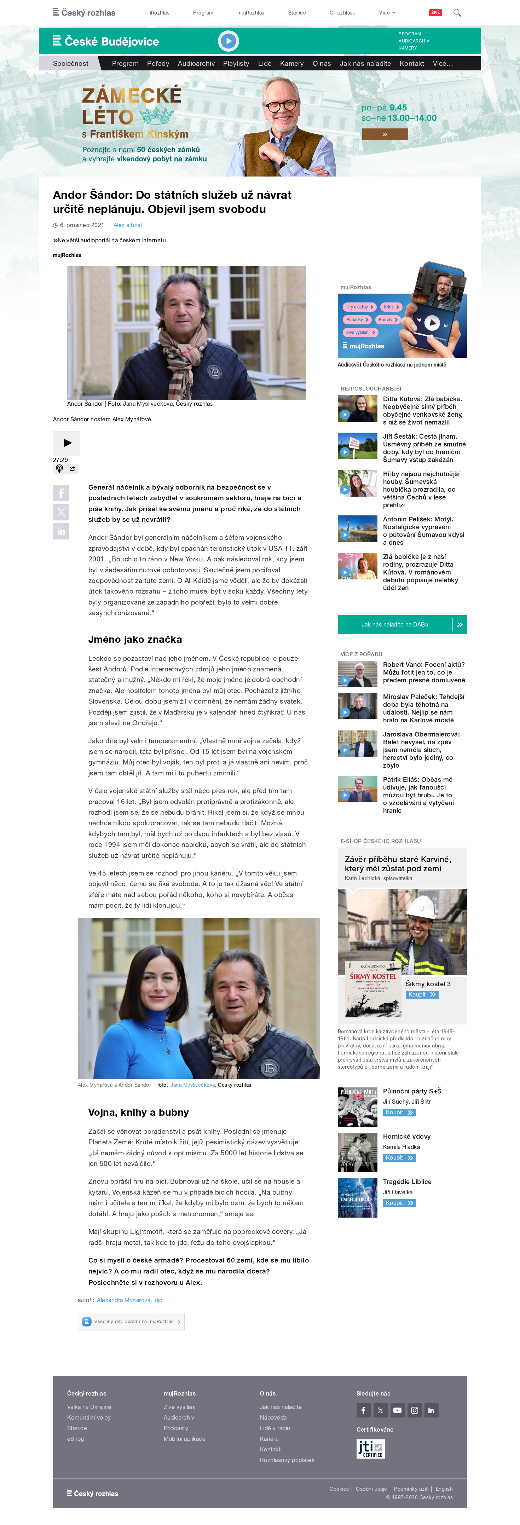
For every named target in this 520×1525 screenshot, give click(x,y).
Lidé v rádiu (275, 1428)
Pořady (158, 63)
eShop (75, 1439)
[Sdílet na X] (61, 512)
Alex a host (128, 225)
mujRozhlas (251, 13)
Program (203, 13)
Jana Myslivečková (148, 403)
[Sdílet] (72, 469)
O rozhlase (343, 13)
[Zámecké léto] (260, 123)
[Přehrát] (66, 443)
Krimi (389, 307)
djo (159, 1300)
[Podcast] (59, 469)
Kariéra (269, 1439)
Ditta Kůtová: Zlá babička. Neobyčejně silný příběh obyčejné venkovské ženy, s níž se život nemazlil (423, 410)
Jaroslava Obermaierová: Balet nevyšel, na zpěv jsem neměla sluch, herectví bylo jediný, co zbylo (421, 749)
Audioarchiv (414, 41)
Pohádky (354, 319)
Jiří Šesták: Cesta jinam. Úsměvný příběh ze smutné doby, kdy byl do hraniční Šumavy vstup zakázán (424, 448)
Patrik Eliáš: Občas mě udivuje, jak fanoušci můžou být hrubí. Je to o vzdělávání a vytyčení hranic (418, 795)
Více (443, 63)
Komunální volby (89, 1417)
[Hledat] (457, 12)
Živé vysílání (358, 332)
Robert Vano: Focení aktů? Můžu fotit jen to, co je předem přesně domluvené (424, 672)
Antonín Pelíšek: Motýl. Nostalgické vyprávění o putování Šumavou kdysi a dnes (423, 530)
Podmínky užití (411, 1489)
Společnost (71, 63)
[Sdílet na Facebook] (61, 493)
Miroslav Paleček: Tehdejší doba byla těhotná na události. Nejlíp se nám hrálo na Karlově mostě (423, 708)
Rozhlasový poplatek (287, 1460)
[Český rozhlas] (84, 12)
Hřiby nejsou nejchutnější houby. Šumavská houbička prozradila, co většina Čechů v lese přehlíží (421, 489)
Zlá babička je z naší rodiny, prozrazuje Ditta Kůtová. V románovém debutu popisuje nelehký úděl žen (420, 572)
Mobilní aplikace (185, 1439)
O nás (322, 63)
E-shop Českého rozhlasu (381, 841)
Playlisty (236, 63)
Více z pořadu (362, 654)
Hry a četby (357, 307)
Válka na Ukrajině (89, 1407)
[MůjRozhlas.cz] (67, 256)
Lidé (265, 63)
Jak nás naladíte (365, 63)
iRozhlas (160, 13)
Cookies (339, 1489)
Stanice (297, 13)
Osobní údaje (371, 1489)
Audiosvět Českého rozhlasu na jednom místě (392, 365)
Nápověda (273, 1417)
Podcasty (176, 1428)
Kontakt (412, 63)
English (444, 1489)
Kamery (408, 48)
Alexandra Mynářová (123, 1300)
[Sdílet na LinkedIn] (61, 531)
